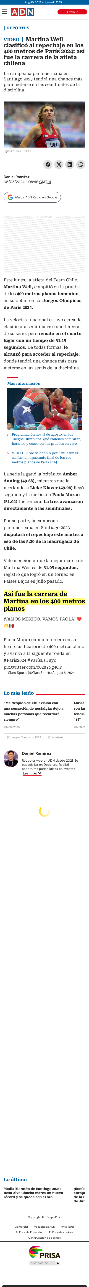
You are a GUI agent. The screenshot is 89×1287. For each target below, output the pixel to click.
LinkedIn (69, 164)
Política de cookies (61, 1232)
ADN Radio (22, 12)
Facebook (47, 164)
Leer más (30, 773)
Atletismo (58, 737)
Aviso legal (67, 1227)
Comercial (21, 1227)
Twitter (58, 164)
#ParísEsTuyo (41, 660)
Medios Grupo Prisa (44, 1263)
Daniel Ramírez (17, 176)
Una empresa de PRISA (44, 1251)
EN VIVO (72, 12)
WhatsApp (80, 164)
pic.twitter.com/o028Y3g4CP (33, 667)
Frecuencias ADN (44, 1227)
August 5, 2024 (63, 672)
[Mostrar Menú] (4, 11)
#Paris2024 (15, 660)
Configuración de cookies (44, 1238)
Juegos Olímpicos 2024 (26, 737)
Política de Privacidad (29, 1232)
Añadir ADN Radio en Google (36, 197)
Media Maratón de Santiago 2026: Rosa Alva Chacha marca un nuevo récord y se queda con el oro (33, 1193)
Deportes (17, 28)
